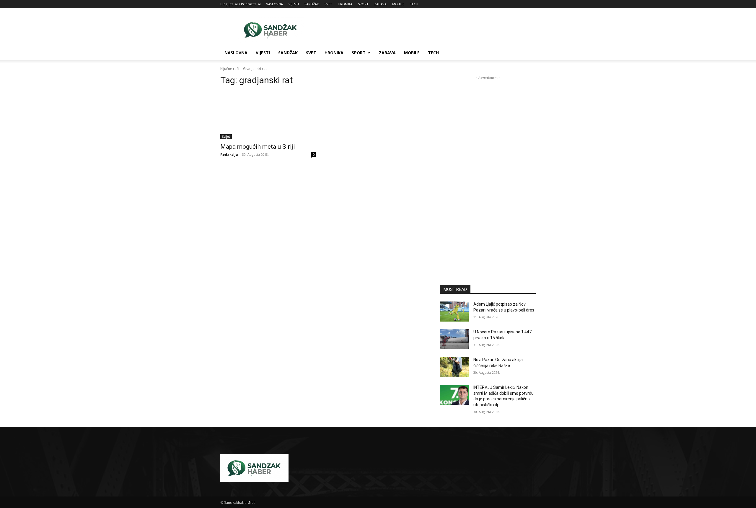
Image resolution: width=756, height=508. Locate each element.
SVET (328, 4)
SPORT (363, 4)
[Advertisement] (428, 30)
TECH (414, 4)
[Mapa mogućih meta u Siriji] (268, 115)
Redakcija (229, 154)
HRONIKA (345, 4)
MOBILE (398, 4)
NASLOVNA (274, 4)
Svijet (226, 137)
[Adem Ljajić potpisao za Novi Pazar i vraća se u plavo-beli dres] (454, 311)
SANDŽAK (311, 4)
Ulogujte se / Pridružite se (240, 4)
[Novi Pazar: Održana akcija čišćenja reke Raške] (454, 367)
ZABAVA (380, 4)
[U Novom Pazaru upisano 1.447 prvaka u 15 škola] (454, 339)
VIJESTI (294, 4)
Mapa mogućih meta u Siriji (257, 146)
